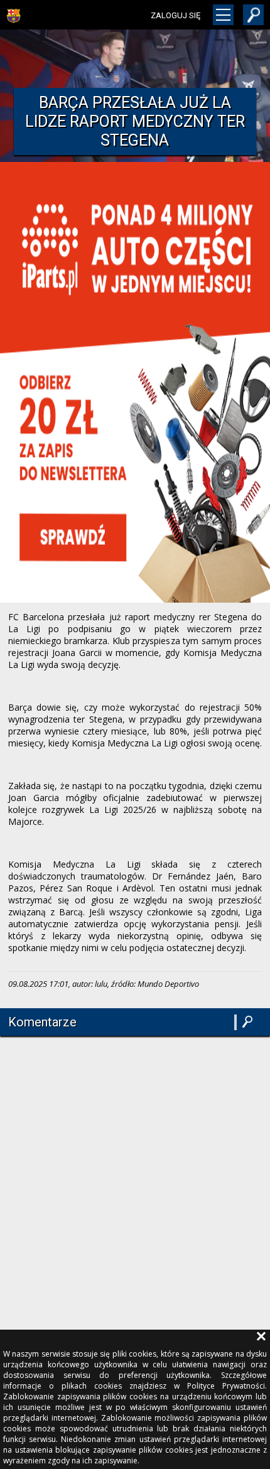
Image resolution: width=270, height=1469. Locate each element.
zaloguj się (175, 15)
